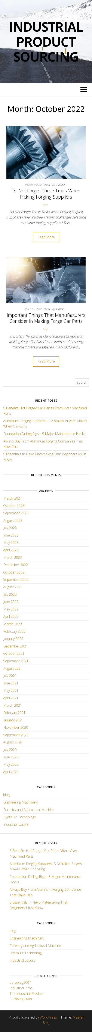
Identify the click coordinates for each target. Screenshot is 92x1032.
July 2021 (10, 675)
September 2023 (15, 513)
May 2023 (10, 542)
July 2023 (10, 527)
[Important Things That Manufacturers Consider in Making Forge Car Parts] (46, 279)
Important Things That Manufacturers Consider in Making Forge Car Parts (46, 318)
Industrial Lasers (16, 824)
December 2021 (15, 646)
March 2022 (12, 624)
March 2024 (12, 498)
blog (45, 204)
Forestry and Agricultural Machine (29, 809)
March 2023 (12, 557)
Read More (46, 237)
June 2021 (10, 683)
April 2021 (10, 698)
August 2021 (12, 668)
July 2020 (10, 749)
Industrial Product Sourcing (46, 41)
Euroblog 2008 (21, 999)
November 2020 (15, 727)
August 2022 (12, 587)
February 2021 (14, 712)
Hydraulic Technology (19, 817)
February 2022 (14, 631)
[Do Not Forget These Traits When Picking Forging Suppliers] (46, 152)
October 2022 (13, 572)
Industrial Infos (21, 988)
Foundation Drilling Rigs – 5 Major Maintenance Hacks (44, 433)
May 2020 (10, 764)
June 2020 (10, 757)
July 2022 (10, 594)
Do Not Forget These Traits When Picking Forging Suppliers (46, 193)
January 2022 (13, 638)
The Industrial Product (26, 993)
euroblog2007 (20, 982)
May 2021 (10, 690)
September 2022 (15, 579)
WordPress (48, 1017)
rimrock (60, 184)
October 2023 (13, 505)
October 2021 (13, 653)
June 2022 (10, 601)
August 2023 (12, 520)
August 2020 (12, 742)
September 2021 (15, 661)
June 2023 (10, 535)
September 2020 (15, 735)
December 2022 (15, 564)
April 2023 (10, 550)
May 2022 (10, 609)
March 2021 (12, 705)
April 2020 (10, 772)
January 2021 (13, 720)
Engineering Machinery (20, 802)
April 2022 (10, 616)
